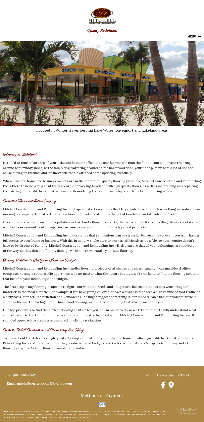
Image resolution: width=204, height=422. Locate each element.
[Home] (102, 16)
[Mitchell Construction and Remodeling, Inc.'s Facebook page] (163, 386)
